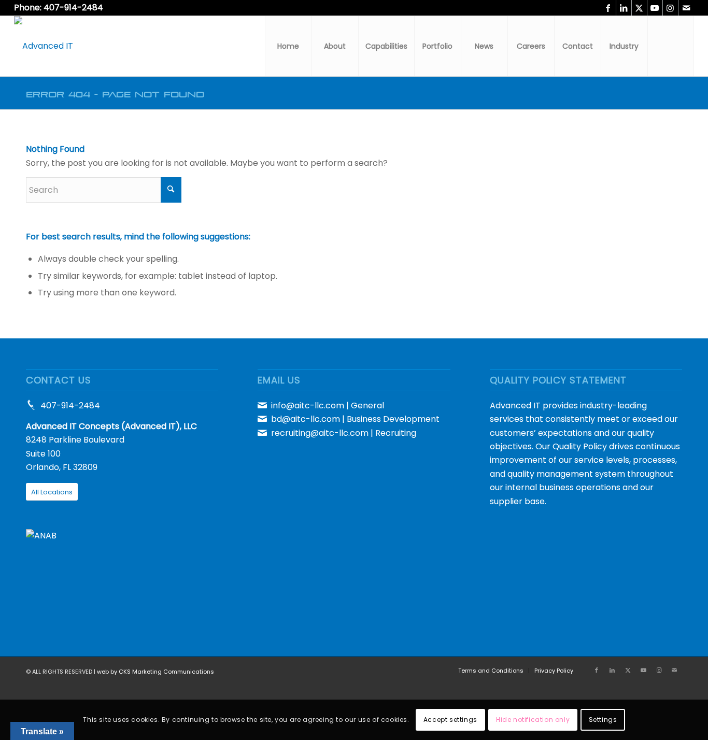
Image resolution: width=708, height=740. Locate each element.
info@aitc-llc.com (307, 405)
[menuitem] (288, 46)
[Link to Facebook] (608, 8)
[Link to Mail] (686, 8)
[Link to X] (639, 8)
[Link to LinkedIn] (623, 8)
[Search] (670, 46)
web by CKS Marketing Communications (155, 671)
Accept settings (450, 719)
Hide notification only (533, 719)
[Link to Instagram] (670, 8)
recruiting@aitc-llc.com (320, 433)
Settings (603, 719)
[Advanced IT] (43, 46)
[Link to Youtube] (654, 8)
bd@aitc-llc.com (305, 419)
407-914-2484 (70, 405)
